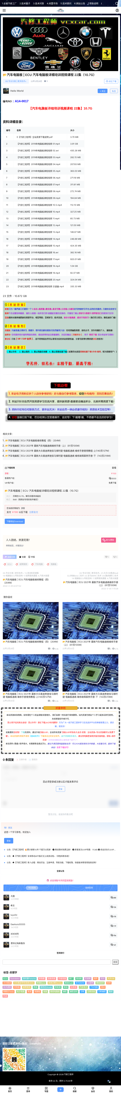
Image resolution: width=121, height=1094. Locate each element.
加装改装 (51, 978)
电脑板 (37, 991)
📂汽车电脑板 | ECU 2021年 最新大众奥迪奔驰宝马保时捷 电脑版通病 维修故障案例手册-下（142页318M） (58, 455)
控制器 (17, 987)
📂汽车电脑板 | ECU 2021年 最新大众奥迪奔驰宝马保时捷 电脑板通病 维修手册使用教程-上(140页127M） (57, 450)
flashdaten (15, 978)
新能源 (58, 987)
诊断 (82, 991)
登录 (60, 789)
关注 (103, 91)
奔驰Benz (41, 983)
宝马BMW (80, 983)
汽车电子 (83, 987)
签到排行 (60, 953)
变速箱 (88, 978)
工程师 (90, 983)
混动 (103, 987)
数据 (35, 987)
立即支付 (33, 512)
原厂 (71, 978)
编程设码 (73, 991)
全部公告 (60, 871)
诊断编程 (102, 991)
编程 (65, 991)
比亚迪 (73, 987)
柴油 (66, 987)
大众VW (111, 978)
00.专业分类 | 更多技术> (15, 81)
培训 (102, 978)
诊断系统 (91, 991)
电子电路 (20, 991)
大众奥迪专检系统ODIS (24, 983)
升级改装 (62, 978)
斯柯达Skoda (46, 987)
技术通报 (7, 987)
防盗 (5, 996)
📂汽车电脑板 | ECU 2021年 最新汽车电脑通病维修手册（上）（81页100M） (43, 445)
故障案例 (26, 987)
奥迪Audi (69, 983)
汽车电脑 (94, 987)
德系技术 (100, 983)
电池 (29, 991)
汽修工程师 (68, 1074)
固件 (96, 978)
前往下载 (112, 81)
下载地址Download (14, 521)
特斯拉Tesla (8, 991)
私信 (114, 91)
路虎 (111, 991)
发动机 (79, 978)
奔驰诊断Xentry (55, 983)
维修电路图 (55, 991)
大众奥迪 (7, 983)
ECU (5, 978)
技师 (109, 983)
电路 (45, 991)
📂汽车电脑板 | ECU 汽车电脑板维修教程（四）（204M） (33, 440)
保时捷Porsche (29, 978)
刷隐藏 (42, 978)
